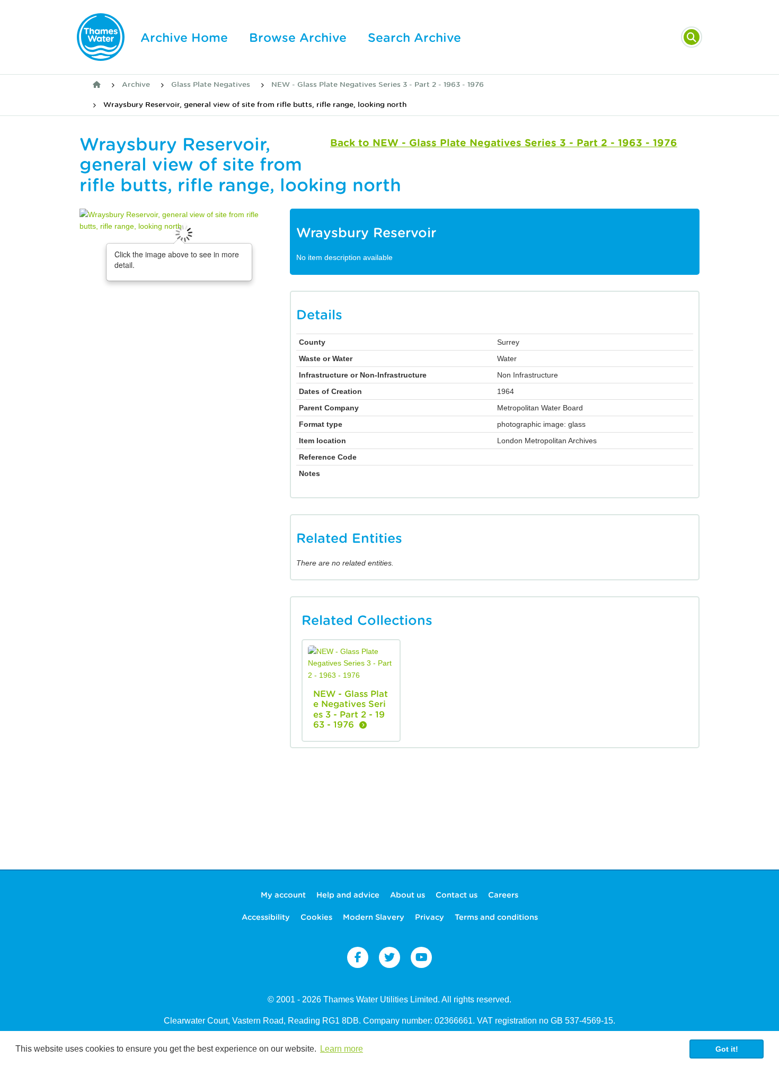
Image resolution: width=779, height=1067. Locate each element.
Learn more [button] (341, 1048)
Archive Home (184, 37)
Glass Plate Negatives (210, 84)
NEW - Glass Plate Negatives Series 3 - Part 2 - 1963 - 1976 (377, 84)
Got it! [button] (726, 1049)
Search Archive (414, 37)
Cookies (316, 917)
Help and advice (347, 895)
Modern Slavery (373, 917)
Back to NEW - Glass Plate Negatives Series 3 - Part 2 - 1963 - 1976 (503, 142)
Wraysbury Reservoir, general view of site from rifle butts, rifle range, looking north (254, 105)
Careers (503, 895)
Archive (136, 84)
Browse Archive (298, 37)
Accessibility (266, 917)
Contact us (456, 895)
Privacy (429, 917)
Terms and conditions (496, 917)
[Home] (96, 85)
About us (407, 895)
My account (283, 895)
